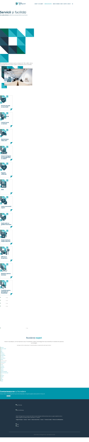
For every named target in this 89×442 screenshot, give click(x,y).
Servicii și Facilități (48, 3)
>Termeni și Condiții (48, 419)
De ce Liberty (40, 3)
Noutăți (65, 3)
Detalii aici (8, 395)
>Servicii (29, 419)
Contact (69, 3)
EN (72, 3)
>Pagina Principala (19, 419)
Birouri (54, 3)
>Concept (25, 419)
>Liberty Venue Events (35, 419)
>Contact (42, 419)
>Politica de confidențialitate (57, 419)
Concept (36, 3)
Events (61, 3)
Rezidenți (58, 3)
